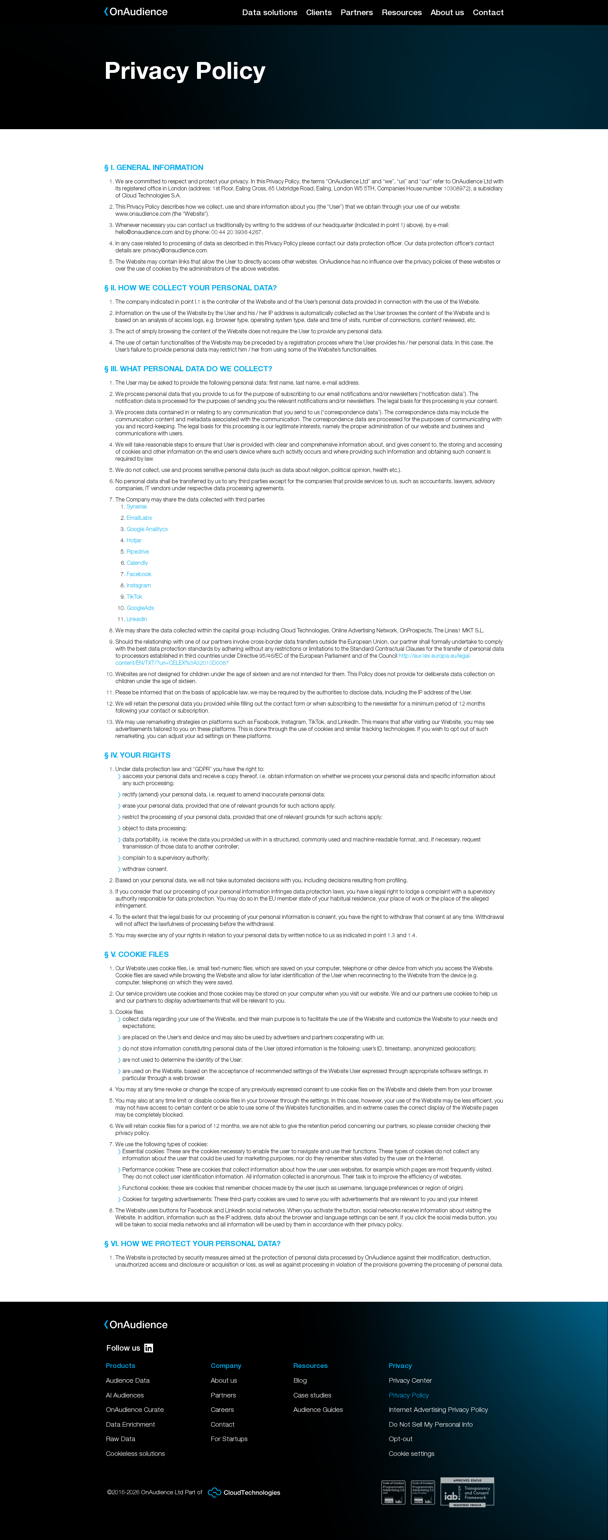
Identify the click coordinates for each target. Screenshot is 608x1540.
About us (447, 12)
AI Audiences (125, 1395)
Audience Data (128, 1380)
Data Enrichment (130, 1424)
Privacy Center (410, 1380)
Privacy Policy (409, 1395)
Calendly (137, 563)
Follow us (123, 1347)
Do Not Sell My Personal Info (431, 1424)
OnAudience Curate (135, 1409)
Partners (357, 12)
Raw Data (120, 1439)
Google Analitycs (147, 529)
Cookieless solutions (135, 1453)
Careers (222, 1409)
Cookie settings (412, 1453)
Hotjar (134, 540)
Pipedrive (138, 551)
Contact (488, 12)
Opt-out (401, 1439)
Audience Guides (318, 1409)
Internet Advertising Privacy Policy (438, 1409)
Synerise (137, 506)
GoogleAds (140, 608)
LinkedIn (137, 619)
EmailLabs (139, 518)
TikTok (134, 596)
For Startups (229, 1439)
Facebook (139, 574)
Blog (300, 1380)
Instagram (139, 585)
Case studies (312, 1395)
